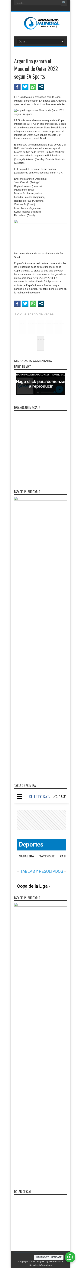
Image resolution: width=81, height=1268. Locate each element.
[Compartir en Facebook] (17, 87)
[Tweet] (25, 87)
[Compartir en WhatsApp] (33, 87)
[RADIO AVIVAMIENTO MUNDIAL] (40, 27)
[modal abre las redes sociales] (41, 87)
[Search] (64, 3)
